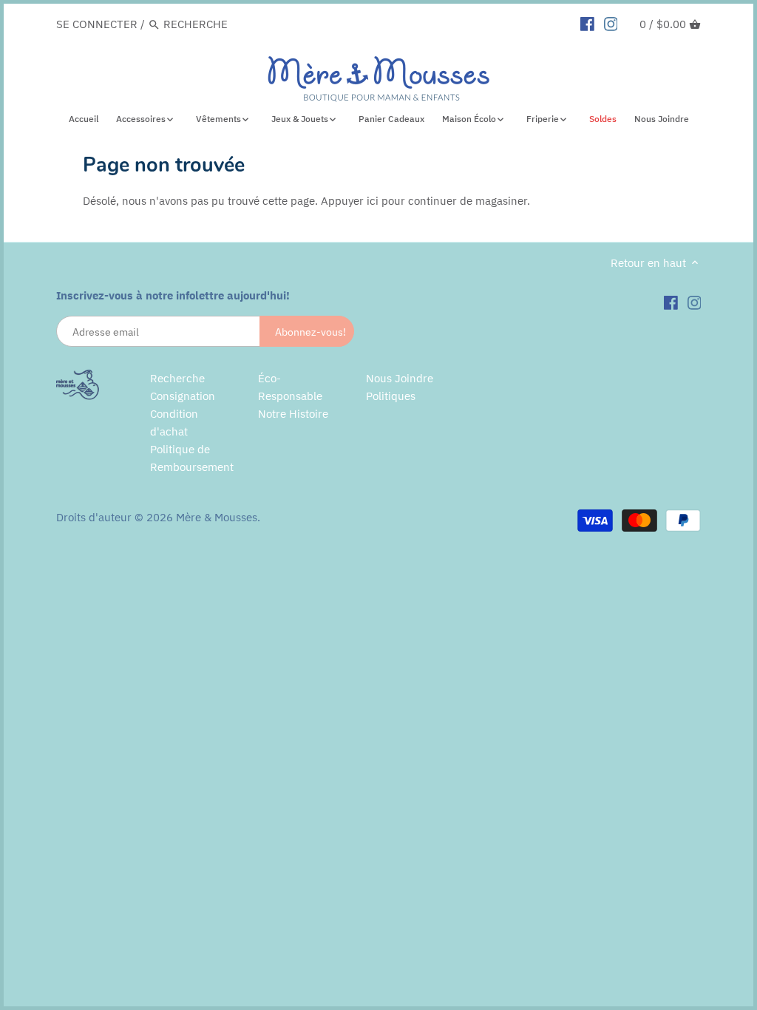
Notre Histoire (293, 414)
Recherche (177, 378)
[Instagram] (611, 24)
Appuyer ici (349, 201)
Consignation (182, 396)
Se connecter (97, 24)
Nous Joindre (399, 378)
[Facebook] (587, 24)
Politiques (390, 396)
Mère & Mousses (216, 517)
